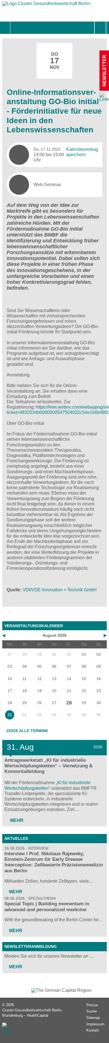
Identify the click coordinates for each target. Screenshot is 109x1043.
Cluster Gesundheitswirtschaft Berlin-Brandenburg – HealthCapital (32, 1013)
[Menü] (16, 28)
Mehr (16, 820)
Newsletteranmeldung (30, 946)
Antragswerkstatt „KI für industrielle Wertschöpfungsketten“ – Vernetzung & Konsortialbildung (48, 766)
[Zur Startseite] (47, 5)
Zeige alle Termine (27, 730)
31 (10, 714)
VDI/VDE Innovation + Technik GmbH (60, 589)
